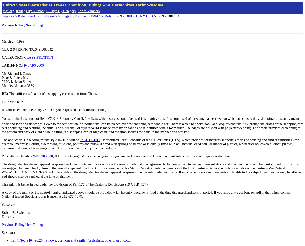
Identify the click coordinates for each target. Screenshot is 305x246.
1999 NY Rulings (103, 16)
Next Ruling (34, 25)
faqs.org (8, 11)
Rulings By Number (30, 11)
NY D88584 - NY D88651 (138, 16)
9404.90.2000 (34, 65)
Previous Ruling (13, 25)
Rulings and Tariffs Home (36, 16)
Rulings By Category (61, 11)
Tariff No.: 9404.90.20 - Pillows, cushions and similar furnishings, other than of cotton (71, 240)
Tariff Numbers (89, 11)
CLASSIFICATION (38, 57)
